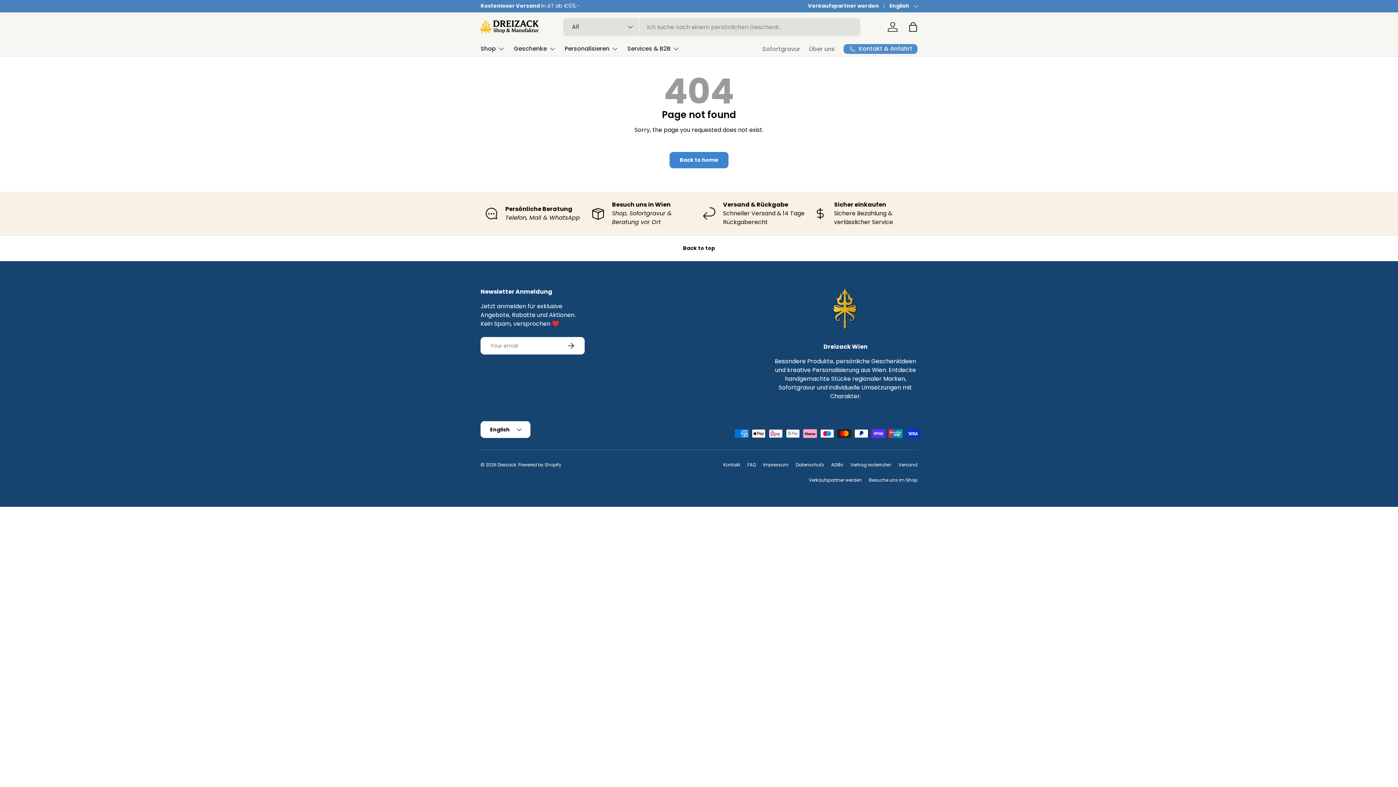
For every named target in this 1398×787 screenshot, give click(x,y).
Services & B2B (649, 48)
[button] (913, 27)
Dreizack (507, 465)
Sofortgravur (781, 49)
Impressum (776, 465)
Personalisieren (587, 48)
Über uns (822, 49)
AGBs (837, 465)
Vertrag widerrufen (870, 465)
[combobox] (712, 27)
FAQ (751, 465)
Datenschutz (810, 465)
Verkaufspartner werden (843, 5)
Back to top (699, 248)
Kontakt (731, 465)
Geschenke (530, 48)
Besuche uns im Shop (893, 480)
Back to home (699, 160)
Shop (488, 48)
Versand (908, 465)
